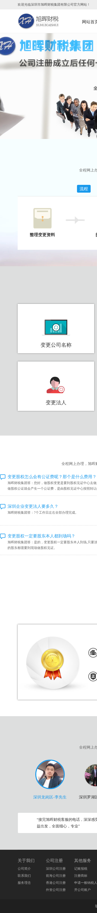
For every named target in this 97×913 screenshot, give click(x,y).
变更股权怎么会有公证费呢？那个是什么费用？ (52, 476)
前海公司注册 (56, 875)
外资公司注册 (56, 890)
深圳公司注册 (56, 868)
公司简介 (24, 868)
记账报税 (80, 868)
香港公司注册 (56, 883)
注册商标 (80, 875)
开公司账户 (82, 890)
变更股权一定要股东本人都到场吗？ (41, 536)
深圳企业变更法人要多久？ (33, 506)
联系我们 (24, 875)
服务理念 (24, 883)
